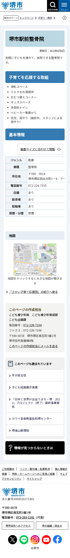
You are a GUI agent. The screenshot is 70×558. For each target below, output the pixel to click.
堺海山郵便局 (20, 430)
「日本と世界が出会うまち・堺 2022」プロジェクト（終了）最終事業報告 (36, 403)
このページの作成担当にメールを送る (33, 346)
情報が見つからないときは (33, 447)
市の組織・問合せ (52, 525)
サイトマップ (34, 478)
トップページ (27, 18)
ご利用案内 (8, 469)
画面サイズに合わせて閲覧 (37, 149)
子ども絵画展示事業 (25, 387)
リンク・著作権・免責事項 (35, 469)
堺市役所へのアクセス (18, 525)
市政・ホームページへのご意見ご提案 (33, 474)
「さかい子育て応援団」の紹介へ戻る (33, 292)
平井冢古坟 (19, 375)
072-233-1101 (25, 517)
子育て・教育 (45, 18)
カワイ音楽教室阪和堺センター (32, 418)
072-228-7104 (32, 325)
